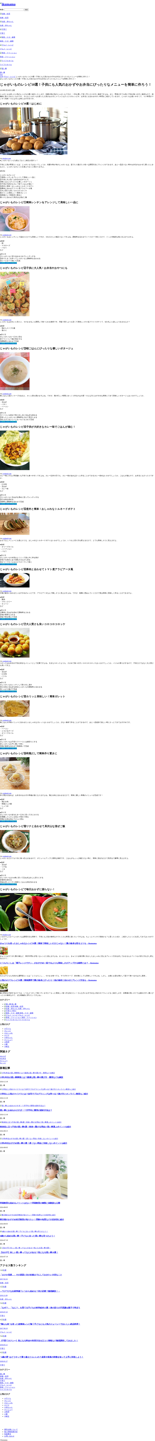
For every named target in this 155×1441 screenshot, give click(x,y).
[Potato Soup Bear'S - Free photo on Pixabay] (33, 930)
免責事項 (7, 1434)
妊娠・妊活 (19, 1006)
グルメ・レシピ (10, 76)
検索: (2, 9)
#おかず (3, 1056)
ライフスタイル (24, 1020)
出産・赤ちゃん (24, 1008)
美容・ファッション (29, 1017)
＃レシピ (7, 1031)
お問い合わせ (9, 1436)
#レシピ (3, 1063)
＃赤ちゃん (8, 1037)
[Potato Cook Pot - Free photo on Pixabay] (33, 154)
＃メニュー (8, 1040)
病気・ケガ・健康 (26, 1013)
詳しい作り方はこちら (8, 263)
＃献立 (6, 1046)
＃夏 (6, 1044)
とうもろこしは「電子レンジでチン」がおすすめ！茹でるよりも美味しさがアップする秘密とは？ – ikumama (49, 963)
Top (1, 74)
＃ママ (6, 1035)
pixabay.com (6, 158)
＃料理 (6, 1042)
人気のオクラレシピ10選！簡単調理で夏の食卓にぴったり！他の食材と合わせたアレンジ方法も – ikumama (48, 980)
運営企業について (11, 1429)
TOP (1, 76)
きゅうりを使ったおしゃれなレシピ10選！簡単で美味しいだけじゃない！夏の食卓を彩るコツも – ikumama (48, 943)
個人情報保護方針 (11, 1432)
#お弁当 (3, 1058)
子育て (13, 1011)
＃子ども (7, 1029)
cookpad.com (6, 235)
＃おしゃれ (8, 1033)
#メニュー (4, 1061)
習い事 (13, 1004)
